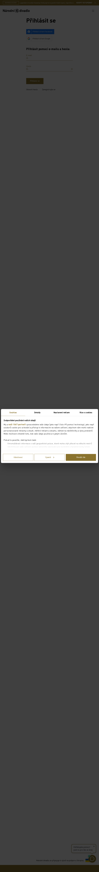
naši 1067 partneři (17, 424)
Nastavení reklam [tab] (62, 412)
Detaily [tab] (37, 412)
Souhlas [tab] (13, 412)
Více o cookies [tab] (86, 412)
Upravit (48, 457)
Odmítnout (18, 457)
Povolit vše (80, 457)
